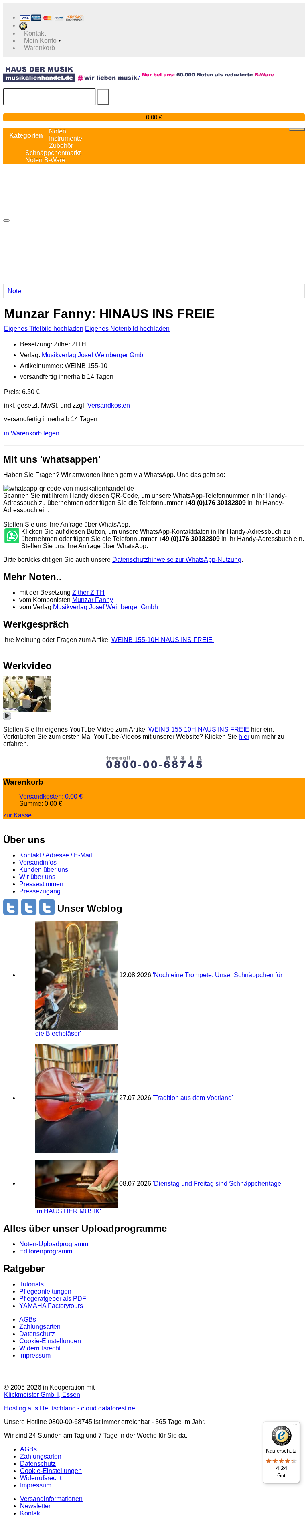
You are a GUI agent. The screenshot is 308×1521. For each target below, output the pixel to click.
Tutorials (31, 1284)
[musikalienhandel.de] (71, 73)
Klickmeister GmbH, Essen (42, 1394)
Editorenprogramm (45, 1251)
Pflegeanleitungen (45, 1291)
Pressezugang (40, 891)
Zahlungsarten (40, 1326)
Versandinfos (38, 862)
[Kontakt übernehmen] (11, 536)
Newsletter (35, 1506)
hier (244, 736)
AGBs (27, 1319)
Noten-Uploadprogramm (53, 1244)
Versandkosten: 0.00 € (51, 796)
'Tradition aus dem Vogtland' (193, 1097)
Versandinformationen (51, 1498)
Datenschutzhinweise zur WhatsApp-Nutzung (176, 559)
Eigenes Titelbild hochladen (43, 328)
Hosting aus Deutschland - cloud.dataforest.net (70, 1408)
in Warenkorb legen (31, 433)
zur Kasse (17, 815)
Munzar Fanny (92, 599)
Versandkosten (108, 405)
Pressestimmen (41, 884)
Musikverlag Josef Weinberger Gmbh (94, 355)
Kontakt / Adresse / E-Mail (55, 855)
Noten (16, 291)
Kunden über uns (43, 869)
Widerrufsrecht (40, 1348)
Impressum (35, 1355)
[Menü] (295, 1426)
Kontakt (31, 1513)
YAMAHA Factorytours (51, 1305)
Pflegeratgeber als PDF (52, 1298)
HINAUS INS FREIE (162, 639)
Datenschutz (37, 1333)
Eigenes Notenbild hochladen (127, 328)
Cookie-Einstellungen (50, 1341)
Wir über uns (37, 876)
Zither (88, 592)
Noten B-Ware (45, 160)
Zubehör (61, 145)
